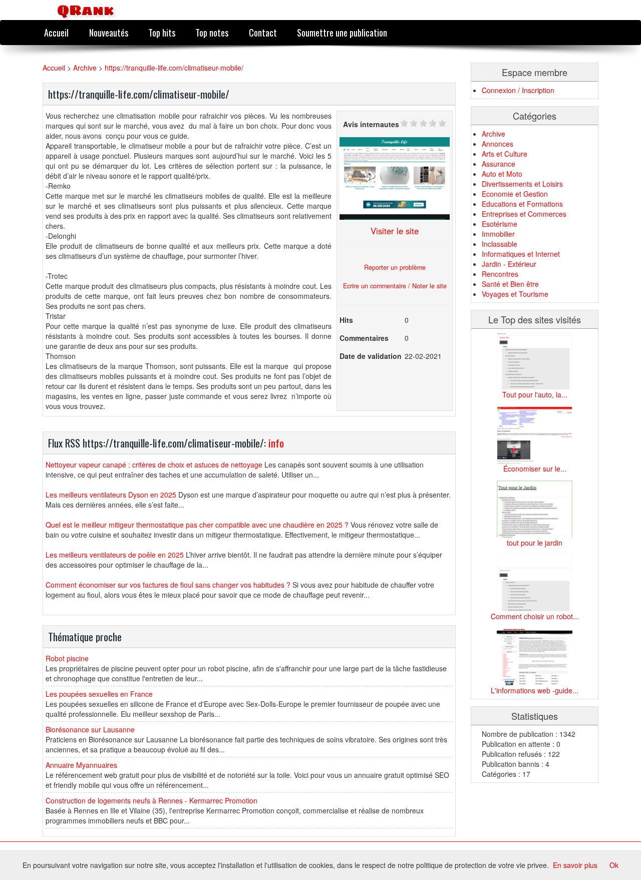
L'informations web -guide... (534, 690)
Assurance (498, 164)
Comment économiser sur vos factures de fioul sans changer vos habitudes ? (168, 585)
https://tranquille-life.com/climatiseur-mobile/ (174, 68)
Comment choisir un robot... (535, 616)
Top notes (211, 32)
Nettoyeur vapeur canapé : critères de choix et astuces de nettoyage (154, 465)
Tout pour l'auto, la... (534, 394)
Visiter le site (395, 231)
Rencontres (500, 274)
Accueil (56, 32)
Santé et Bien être (510, 284)
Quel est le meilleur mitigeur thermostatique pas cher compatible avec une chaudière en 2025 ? (197, 525)
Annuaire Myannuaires (81, 765)
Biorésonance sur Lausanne (90, 729)
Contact (263, 32)
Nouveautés (108, 32)
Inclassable (499, 244)
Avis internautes (371, 124)
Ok (613, 865)
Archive (85, 68)
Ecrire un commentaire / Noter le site (395, 285)
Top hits (161, 32)
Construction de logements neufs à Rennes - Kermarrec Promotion (151, 800)
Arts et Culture (504, 154)
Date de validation (371, 356)
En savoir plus (575, 865)
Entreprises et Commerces (524, 214)
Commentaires (364, 338)
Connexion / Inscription (518, 90)
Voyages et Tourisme (515, 294)
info (276, 443)
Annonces (497, 144)
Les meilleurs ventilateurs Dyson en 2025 (111, 495)
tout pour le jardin (534, 543)
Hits (346, 320)
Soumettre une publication (342, 32)
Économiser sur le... (534, 469)
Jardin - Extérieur (509, 264)
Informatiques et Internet (521, 254)
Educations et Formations (522, 204)
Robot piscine (67, 658)
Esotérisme (499, 224)
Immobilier (498, 234)
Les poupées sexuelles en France (99, 694)
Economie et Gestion (515, 194)
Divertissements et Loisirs (522, 184)
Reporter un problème (395, 267)
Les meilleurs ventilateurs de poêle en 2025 (115, 555)
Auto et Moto (502, 174)
